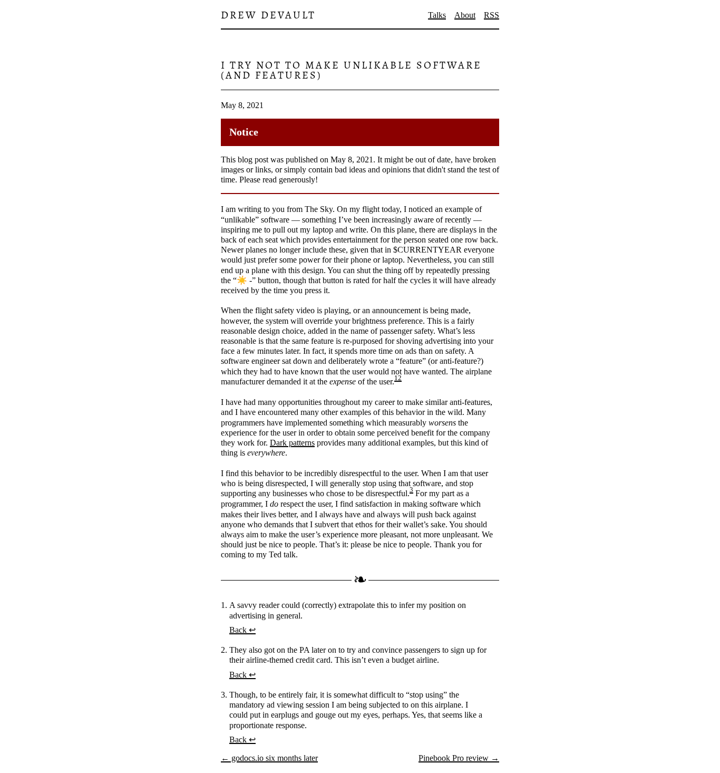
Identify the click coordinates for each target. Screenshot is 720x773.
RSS (491, 15)
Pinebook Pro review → (459, 757)
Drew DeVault (268, 15)
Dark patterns (292, 442)
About (464, 15)
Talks (437, 15)
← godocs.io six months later (269, 757)
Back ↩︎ (242, 629)
